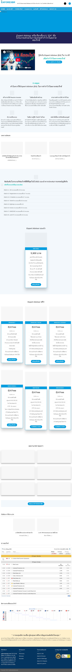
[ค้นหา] (70, 3)
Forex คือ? (19, 9)
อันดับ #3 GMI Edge (42, 658)
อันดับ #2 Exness (41, 656)
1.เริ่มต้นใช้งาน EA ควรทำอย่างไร (24, 532)
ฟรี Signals (44, 9)
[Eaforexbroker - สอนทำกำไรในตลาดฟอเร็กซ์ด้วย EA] (8, 3)
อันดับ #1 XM (40, 653)
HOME (3, 9)
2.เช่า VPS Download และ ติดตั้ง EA (48, 532)
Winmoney (21, 653)
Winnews (21, 656)
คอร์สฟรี (35, 9)
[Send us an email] (65, 3)
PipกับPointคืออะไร (36, 156)
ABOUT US (53, 9)
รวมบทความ (28, 9)
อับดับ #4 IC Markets (42, 661)
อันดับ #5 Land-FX (41, 663)
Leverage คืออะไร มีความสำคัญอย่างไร (60, 156)
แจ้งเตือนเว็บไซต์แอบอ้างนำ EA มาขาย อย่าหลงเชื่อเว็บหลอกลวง (12, 156)
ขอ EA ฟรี (9, 9)
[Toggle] (2, 190)
